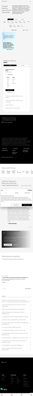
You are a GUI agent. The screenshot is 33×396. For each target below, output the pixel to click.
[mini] (8, 22)
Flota (24, 376)
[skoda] (20, 22)
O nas (3, 378)
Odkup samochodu (26, 386)
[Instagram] (2, 389)
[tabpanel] (16, 24)
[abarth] (22, 26)
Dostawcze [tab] (16, 19)
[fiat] (28, 22)
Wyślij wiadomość (8, 244)
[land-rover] (12, 22)
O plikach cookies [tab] (27, 192)
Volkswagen (13, 378)
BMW (11, 376)
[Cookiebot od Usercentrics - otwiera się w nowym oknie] (28, 190)
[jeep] (24, 22)
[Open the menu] (30, 2)
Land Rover (12, 381)
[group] (16, 24)
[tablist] (16, 19)
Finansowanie (25, 384)
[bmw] (4, 22)
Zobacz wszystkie (27, 288)
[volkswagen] (16, 22)
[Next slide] (30, 227)
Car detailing (25, 378)
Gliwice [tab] (10, 65)
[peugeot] (18, 26)
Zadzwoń (15, 244)
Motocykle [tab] (22, 19)
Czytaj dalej (3, 282)
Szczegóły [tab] (16, 192)
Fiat (17, 376)
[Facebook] (6, 389)
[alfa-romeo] (10, 26)
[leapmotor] (14, 26)
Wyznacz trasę (9, 92)
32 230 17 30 (10, 74)
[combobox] (28, 30)
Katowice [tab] (23, 65)
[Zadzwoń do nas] (1, 389)
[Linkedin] (4, 389)
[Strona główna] (4, 2)
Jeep (17, 378)
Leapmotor (18, 381)
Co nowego (3, 376)
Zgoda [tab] (6, 192)
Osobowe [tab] (10, 19)
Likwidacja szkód (26, 381)
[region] (16, 208)
